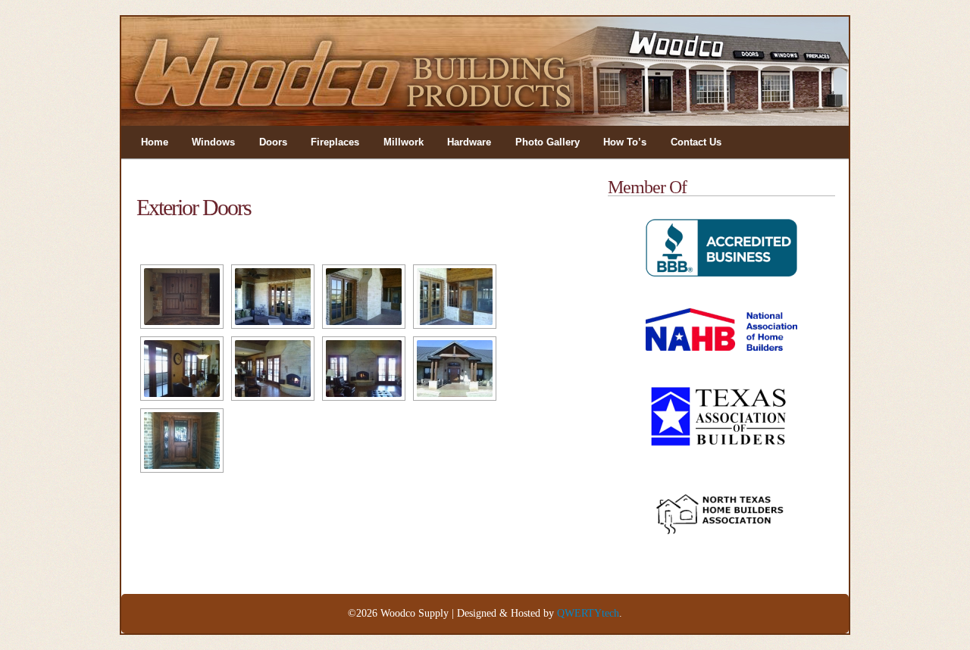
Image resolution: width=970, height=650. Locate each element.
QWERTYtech (588, 613)
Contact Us (696, 142)
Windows (213, 142)
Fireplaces (335, 142)
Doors (273, 142)
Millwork (403, 142)
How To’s (624, 142)
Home (154, 142)
